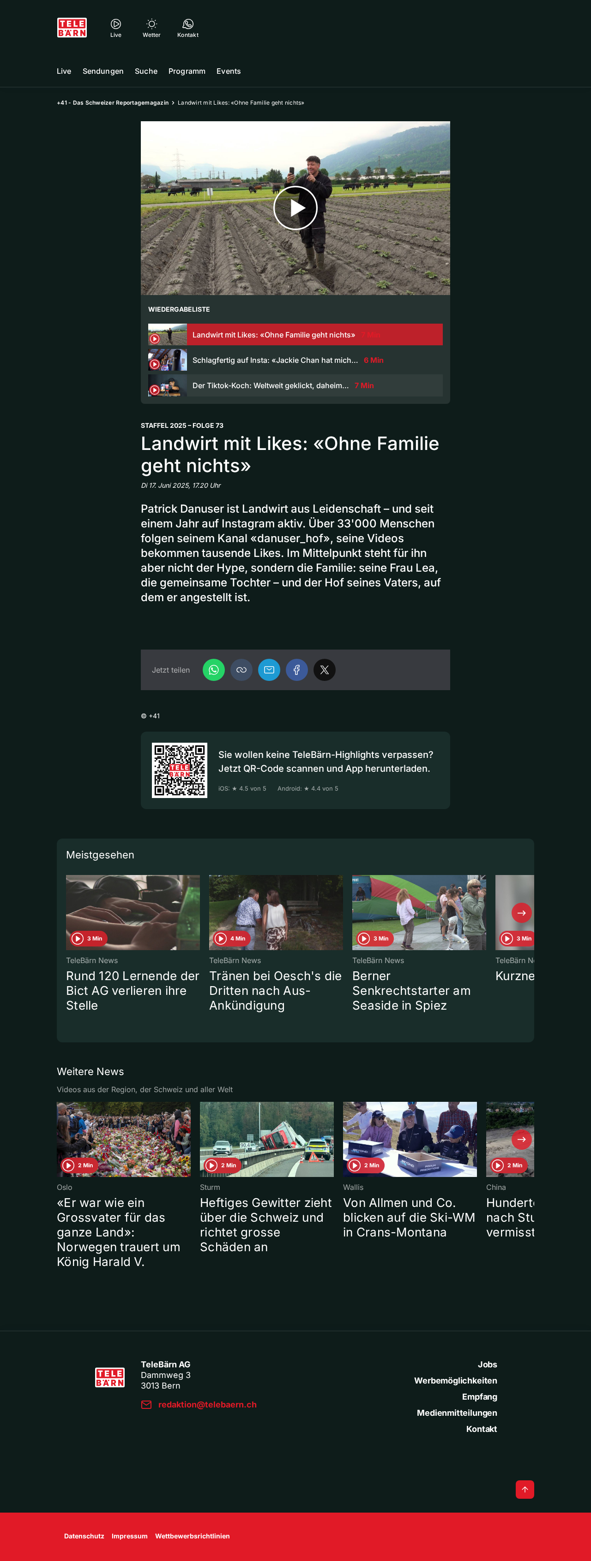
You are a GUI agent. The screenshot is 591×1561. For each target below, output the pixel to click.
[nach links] (69, 913)
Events (229, 71)
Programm (187, 71)
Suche (146, 71)
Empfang (479, 1396)
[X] (325, 670)
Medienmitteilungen (457, 1413)
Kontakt (481, 1429)
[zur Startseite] (72, 28)
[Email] (269, 670)
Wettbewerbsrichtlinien (192, 1536)
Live (64, 71)
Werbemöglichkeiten (455, 1380)
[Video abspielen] (295, 208)
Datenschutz (84, 1536)
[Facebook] (297, 670)
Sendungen (103, 71)
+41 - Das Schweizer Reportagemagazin (113, 102)
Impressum (130, 1536)
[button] (241, 670)
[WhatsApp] (214, 670)
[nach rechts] (522, 913)
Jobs (487, 1364)
